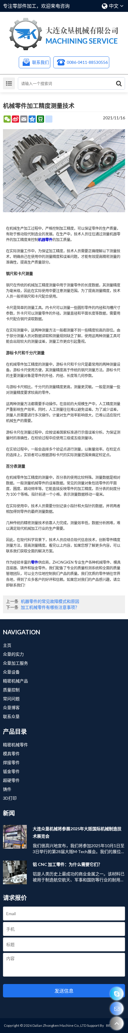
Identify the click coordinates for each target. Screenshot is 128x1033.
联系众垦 (11, 716)
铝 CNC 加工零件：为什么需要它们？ (67, 864)
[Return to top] (117, 1023)
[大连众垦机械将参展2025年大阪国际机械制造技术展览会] (15, 837)
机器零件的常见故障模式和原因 (50, 601)
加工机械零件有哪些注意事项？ (50, 607)
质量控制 (11, 689)
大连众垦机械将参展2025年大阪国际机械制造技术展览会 (77, 832)
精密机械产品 (15, 680)
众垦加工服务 (15, 663)
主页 (7, 645)
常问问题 (11, 698)
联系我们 (40, 62)
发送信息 (64, 991)
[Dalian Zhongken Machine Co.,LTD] (64, 34)
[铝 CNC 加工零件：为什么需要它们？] (15, 872)
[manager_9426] (117, 993)
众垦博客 (11, 707)
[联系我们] (117, 1008)
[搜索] (119, 83)
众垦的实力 (13, 654)
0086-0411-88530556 (87, 62)
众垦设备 (11, 671)
